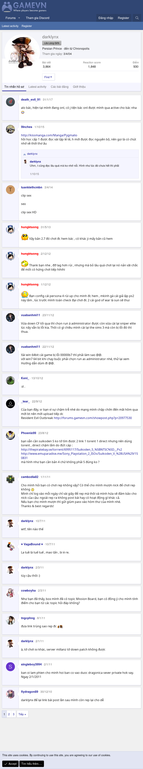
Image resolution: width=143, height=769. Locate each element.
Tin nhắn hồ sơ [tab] (14, 86)
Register (27, 26)
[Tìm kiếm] (137, 18)
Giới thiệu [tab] (79, 86)
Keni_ (25, 378)
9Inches (26, 127)
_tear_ (25, 401)
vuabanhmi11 (30, 315)
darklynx (35, 161)
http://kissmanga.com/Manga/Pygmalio (49, 135)
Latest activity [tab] (37, 86)
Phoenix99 (28, 433)
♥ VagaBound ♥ (32, 544)
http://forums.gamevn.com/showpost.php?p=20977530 (93, 418)
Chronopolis (81, 48)
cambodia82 (29, 477)
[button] (19, 18)
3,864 (46, 66)
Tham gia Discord (37, 18)
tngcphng (28, 618)
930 (135, 66)
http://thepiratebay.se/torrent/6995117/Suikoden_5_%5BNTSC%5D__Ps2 (71, 449)
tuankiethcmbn (31, 187)
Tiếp (21, 714)
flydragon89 (29, 691)
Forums (11, 18)
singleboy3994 (31, 664)
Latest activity (10, 26)
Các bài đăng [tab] (60, 86)
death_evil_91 (31, 99)
